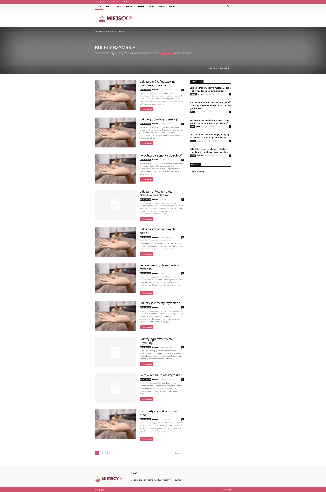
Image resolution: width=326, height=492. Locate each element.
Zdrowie (172, 6)
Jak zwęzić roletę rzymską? (159, 119)
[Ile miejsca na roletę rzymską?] (115, 388)
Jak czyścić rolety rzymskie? (160, 303)
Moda (120, 6)
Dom (99, 6)
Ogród (114, 54)
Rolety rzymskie (166, 54)
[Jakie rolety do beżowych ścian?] (115, 242)
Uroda (151, 6)
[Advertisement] (184, 18)
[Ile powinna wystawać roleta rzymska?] (115, 278)
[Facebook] (229, 2)
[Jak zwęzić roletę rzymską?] (115, 132)
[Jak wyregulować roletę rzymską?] (115, 352)
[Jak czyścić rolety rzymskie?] (115, 316)
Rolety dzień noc (138, 54)
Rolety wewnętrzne (181, 54)
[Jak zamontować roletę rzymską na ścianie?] (115, 205)
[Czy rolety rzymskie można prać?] (115, 424)
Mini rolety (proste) (102, 54)
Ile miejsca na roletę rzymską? (161, 375)
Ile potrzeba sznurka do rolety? (161, 155)
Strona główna (100, 2)
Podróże (130, 6)
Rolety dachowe (124, 54)
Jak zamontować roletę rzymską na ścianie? (156, 193)
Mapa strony (226, 490)
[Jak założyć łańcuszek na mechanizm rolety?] (115, 95)
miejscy (200, 94)
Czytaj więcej (146, 109)
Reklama (116, 2)
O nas (109, 2)
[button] (228, 7)
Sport (141, 6)
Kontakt (124, 2)
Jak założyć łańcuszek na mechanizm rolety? (157, 83)
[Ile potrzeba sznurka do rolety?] (115, 169)
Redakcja (155, 89)
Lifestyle (109, 6)
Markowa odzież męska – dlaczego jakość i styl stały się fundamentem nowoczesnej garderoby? (210, 105)
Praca (192, 126)
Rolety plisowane (152, 54)
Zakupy (161, 6)
